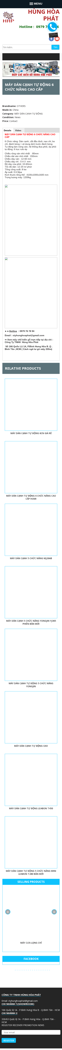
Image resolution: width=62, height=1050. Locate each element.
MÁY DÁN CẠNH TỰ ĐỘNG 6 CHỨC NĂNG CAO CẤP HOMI (31, 497)
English (35, 56)
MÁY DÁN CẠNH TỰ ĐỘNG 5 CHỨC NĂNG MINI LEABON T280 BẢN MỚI (31, 872)
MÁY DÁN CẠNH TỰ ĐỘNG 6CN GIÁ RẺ (31, 433)
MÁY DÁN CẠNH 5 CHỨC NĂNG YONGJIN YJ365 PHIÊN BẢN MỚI (31, 622)
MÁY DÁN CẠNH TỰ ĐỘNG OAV (31, 745)
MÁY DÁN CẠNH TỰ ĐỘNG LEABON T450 (31, 808)
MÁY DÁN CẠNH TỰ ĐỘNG (28, 113)
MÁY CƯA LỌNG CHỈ (31, 942)
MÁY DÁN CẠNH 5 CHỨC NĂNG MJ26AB (31, 558)
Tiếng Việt (28, 56)
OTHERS (21, 106)
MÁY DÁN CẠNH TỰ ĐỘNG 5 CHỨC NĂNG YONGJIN (31, 685)
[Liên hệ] (52, 33)
